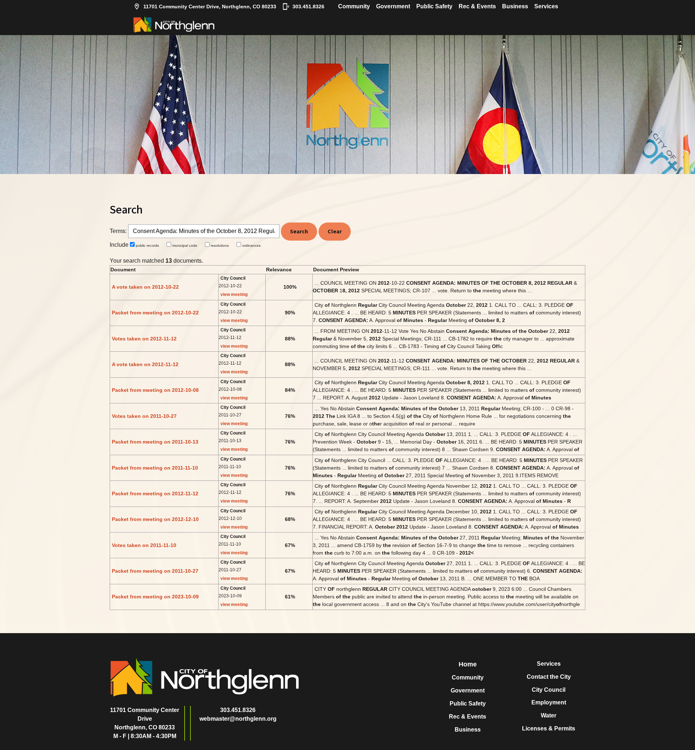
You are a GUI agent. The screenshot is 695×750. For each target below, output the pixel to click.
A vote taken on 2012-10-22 (145, 287)
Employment (548, 702)
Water (548, 715)
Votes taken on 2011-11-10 (144, 545)
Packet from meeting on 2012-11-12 (155, 493)
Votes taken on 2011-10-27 (144, 416)
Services (546, 6)
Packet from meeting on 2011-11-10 (155, 468)
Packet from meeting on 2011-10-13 (155, 442)
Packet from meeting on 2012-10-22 (155, 312)
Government (393, 6)
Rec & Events (477, 6)
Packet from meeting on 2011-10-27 (155, 571)
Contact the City (549, 677)
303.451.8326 (308, 6)
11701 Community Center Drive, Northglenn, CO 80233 (209, 6)
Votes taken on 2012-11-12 (144, 339)
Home (468, 664)
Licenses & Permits (548, 728)
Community (354, 6)
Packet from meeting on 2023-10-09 (155, 596)
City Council (548, 690)
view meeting (234, 294)
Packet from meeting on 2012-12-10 (155, 519)
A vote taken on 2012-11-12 (145, 364)
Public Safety (434, 6)
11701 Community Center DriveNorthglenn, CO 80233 (144, 718)
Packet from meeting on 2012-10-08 (155, 390)
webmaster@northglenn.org (238, 719)
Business (515, 6)
